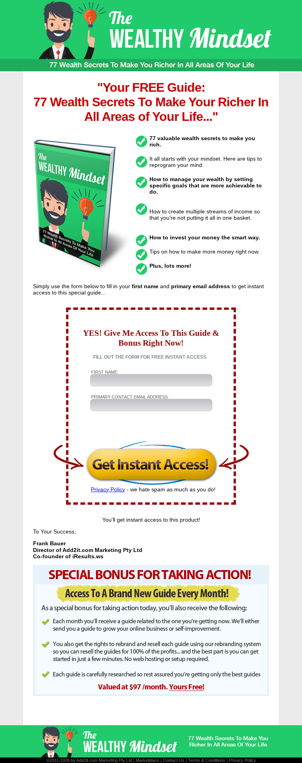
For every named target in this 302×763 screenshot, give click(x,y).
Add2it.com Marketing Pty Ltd (104, 760)
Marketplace (147, 760)
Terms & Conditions (206, 760)
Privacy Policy (108, 489)
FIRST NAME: (104, 372)
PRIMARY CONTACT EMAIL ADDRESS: (130, 396)
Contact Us (173, 760)
